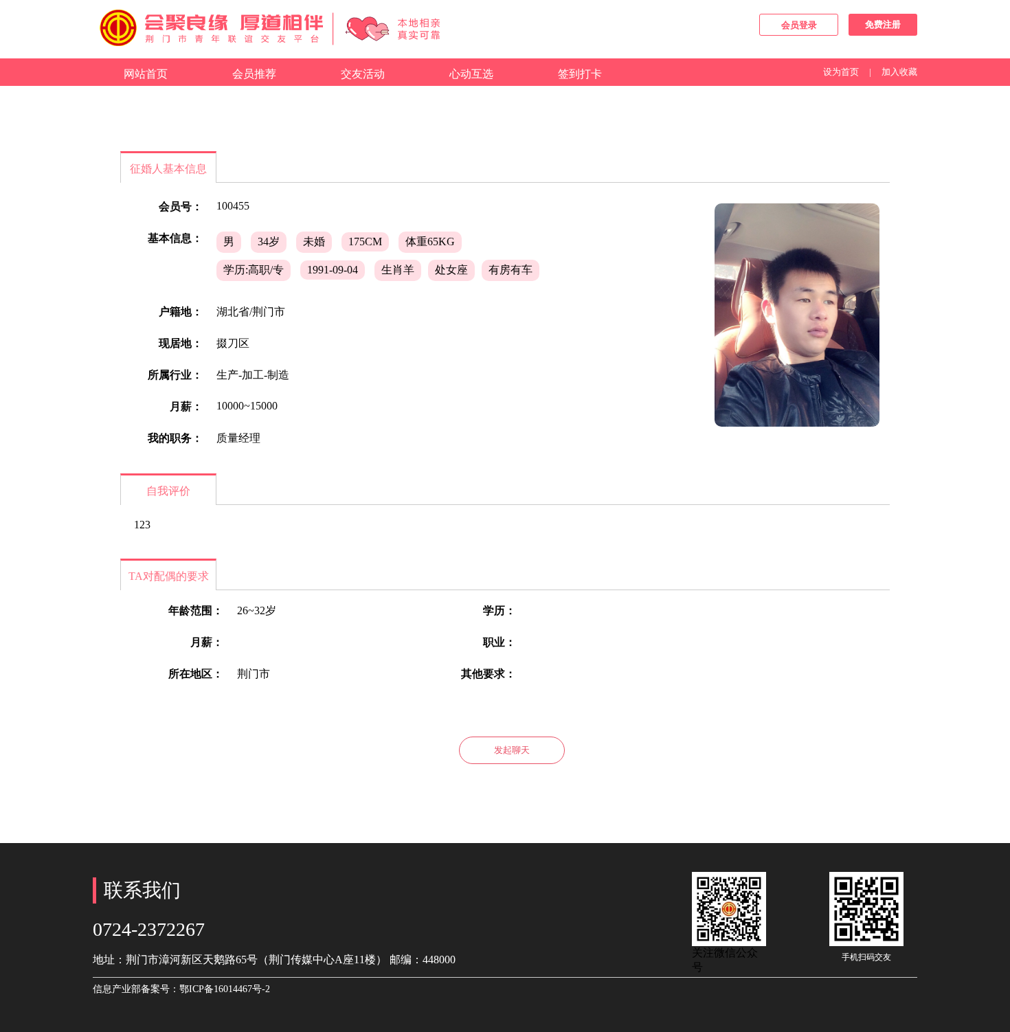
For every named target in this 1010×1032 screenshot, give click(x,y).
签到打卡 (580, 74)
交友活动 (363, 74)
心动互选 (471, 74)
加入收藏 (899, 72)
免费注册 (883, 24)
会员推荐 (254, 74)
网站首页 (146, 74)
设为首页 (841, 72)
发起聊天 (512, 750)
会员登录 (799, 25)
